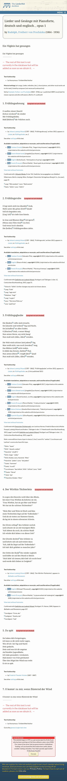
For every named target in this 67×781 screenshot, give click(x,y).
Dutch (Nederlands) (18, 153)
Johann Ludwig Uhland (17, 131)
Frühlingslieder (20, 134)
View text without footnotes (13, 170)
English (13, 160)
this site (22, 771)
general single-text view (18, 728)
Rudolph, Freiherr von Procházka (26, 32)
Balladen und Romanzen (16, 576)
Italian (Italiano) (16, 409)
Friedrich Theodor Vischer (18, 675)
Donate (33, 754)
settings (13, 138)
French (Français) (16, 163)
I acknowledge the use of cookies (33, 777)
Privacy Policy (36, 769)
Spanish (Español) (17, 415)
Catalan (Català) (16, 147)
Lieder (10, 134)
